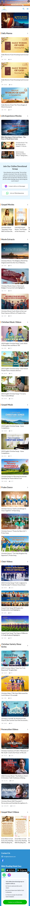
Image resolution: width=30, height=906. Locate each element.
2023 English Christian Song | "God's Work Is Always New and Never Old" (14, 344)
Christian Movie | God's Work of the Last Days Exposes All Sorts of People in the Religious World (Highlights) (13, 313)
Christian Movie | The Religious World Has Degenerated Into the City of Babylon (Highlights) (14, 262)
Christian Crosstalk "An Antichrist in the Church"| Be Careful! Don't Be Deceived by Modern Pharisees (14, 720)
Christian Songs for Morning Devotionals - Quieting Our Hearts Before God (14, 477)
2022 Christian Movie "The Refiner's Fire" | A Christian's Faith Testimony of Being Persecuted (14, 778)
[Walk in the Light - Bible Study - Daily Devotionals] (4, 8)
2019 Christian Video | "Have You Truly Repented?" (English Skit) (13, 669)
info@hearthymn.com (10, 856)
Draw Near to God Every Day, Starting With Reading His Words (7, 841)
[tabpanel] (15, 20)
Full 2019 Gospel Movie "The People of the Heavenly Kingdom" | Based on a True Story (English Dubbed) (21, 232)
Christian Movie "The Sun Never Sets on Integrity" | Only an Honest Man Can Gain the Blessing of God (22, 146)
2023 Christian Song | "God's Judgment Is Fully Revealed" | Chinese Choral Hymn (14, 584)
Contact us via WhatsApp (15, 902)
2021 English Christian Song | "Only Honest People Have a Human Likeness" (14, 369)
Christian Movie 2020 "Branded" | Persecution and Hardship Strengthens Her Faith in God (14, 803)
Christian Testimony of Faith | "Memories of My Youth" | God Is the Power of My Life (14, 752)
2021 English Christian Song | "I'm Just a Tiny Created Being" (13, 395)
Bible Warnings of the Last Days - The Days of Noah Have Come (13, 138)
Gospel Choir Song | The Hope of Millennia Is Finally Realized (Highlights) (14, 634)
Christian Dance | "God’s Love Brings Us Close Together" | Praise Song (13, 509)
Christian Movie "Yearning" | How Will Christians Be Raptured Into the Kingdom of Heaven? (7, 232)
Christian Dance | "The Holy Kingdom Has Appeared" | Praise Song (14, 554)
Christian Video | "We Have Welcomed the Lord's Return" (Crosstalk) (14, 694)
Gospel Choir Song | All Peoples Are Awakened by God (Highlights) (12, 609)
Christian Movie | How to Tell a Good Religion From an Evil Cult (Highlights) (13, 287)
